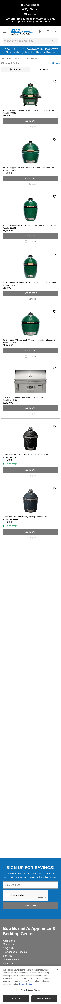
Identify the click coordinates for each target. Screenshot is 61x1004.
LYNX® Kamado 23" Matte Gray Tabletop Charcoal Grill (25, 517)
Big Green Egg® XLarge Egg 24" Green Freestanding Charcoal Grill (30, 340)
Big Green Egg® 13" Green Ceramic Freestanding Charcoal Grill (28, 110)
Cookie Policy (25, 984)
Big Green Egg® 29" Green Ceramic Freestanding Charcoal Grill (28, 168)
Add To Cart (31, 121)
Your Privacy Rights (30, 990)
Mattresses (8, 944)
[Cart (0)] (56, 31)
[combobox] (45, 69)
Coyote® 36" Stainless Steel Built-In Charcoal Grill (23, 397)
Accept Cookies (44, 998)
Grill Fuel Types (33, 58)
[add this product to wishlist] (54, 81)
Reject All (16, 998)
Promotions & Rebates (15, 952)
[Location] (39, 31)
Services (7, 955)
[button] (4, 31)
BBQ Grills (19, 58)
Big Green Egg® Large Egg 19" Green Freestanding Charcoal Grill (29, 225)
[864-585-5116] (48, 31)
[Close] (57, 969)
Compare (32, 127)
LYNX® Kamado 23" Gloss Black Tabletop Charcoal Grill (25, 455)
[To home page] (22, 31)
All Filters (17, 69)
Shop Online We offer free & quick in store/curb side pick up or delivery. (30, 13)
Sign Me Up (30, 906)
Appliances (9, 941)
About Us (8, 963)
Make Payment (11, 959)
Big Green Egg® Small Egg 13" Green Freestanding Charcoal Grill (29, 283)
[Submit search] (53, 40)
